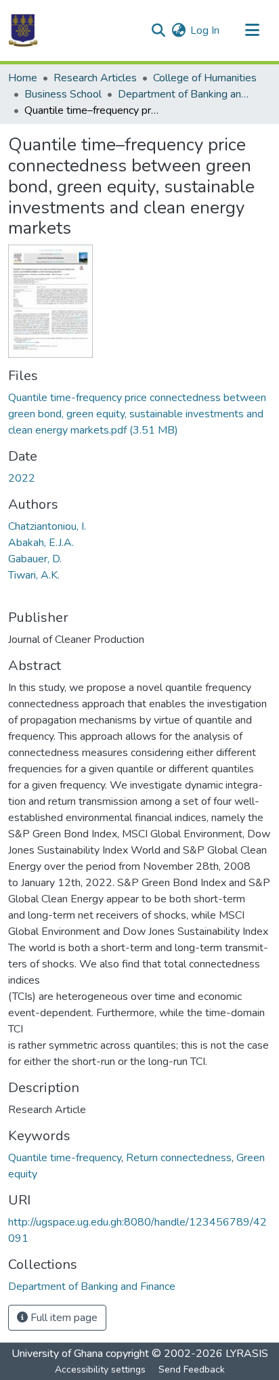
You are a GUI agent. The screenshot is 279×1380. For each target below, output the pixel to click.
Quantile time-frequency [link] (64, 1157)
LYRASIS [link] (247, 1353)
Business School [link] (63, 94)
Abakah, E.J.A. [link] (41, 542)
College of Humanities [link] (205, 77)
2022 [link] (21, 478)
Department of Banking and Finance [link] (185, 94)
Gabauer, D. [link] (35, 558)
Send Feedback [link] (191, 1369)
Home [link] (22, 77)
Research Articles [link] (95, 77)
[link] (139, 414)
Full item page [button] (63, 1317)
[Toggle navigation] (252, 30)
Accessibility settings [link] (100, 1369)
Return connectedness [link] (179, 1157)
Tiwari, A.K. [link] (34, 575)
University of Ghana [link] (57, 1353)
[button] (23, 30)
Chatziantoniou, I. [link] (47, 526)
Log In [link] (204, 30)
